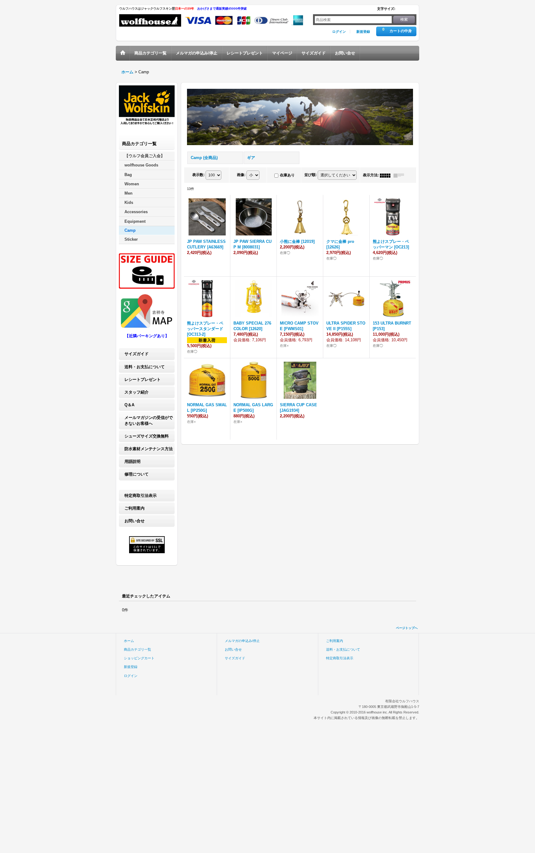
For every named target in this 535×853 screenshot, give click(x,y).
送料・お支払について (144, 366)
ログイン (339, 31)
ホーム (129, 641)
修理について (136, 474)
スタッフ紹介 (136, 392)
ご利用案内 (134, 508)
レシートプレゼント (142, 379)
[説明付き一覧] (400, 175)
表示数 (198, 175)
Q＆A (129, 405)
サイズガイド (136, 353)
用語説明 (132, 461)
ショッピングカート (139, 658)
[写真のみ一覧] (387, 175)
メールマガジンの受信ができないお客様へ (148, 420)
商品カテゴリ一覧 (137, 649)
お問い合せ (134, 521)
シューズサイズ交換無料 (146, 436)
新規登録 (363, 31)
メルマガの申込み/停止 (242, 641)
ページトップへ (407, 628)
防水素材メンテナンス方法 (148, 448)
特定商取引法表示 (140, 495)
